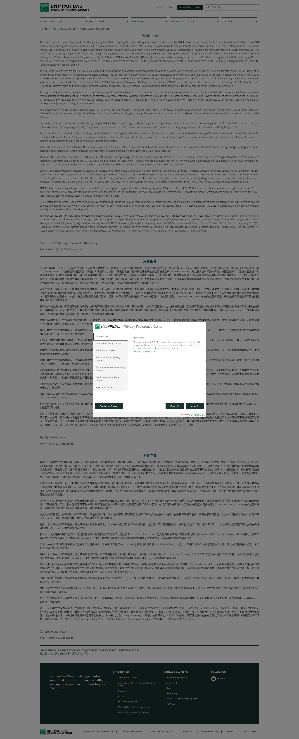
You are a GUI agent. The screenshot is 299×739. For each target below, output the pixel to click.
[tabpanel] (168, 345)
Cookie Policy (138, 351)
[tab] (110, 336)
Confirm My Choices (109, 406)
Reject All (174, 406)
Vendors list (150, 351)
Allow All (195, 406)
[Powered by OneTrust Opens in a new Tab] (193, 415)
